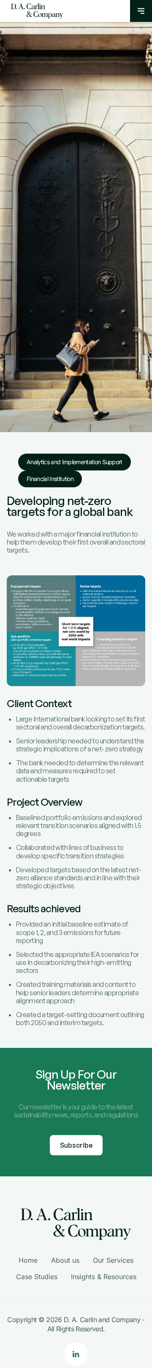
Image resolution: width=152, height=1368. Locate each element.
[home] (35, 11)
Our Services (113, 1260)
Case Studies (36, 1276)
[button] (141, 11)
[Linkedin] (76, 1354)
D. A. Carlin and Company (102, 1319)
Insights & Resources (103, 1276)
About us (65, 1260)
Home (28, 1260)
